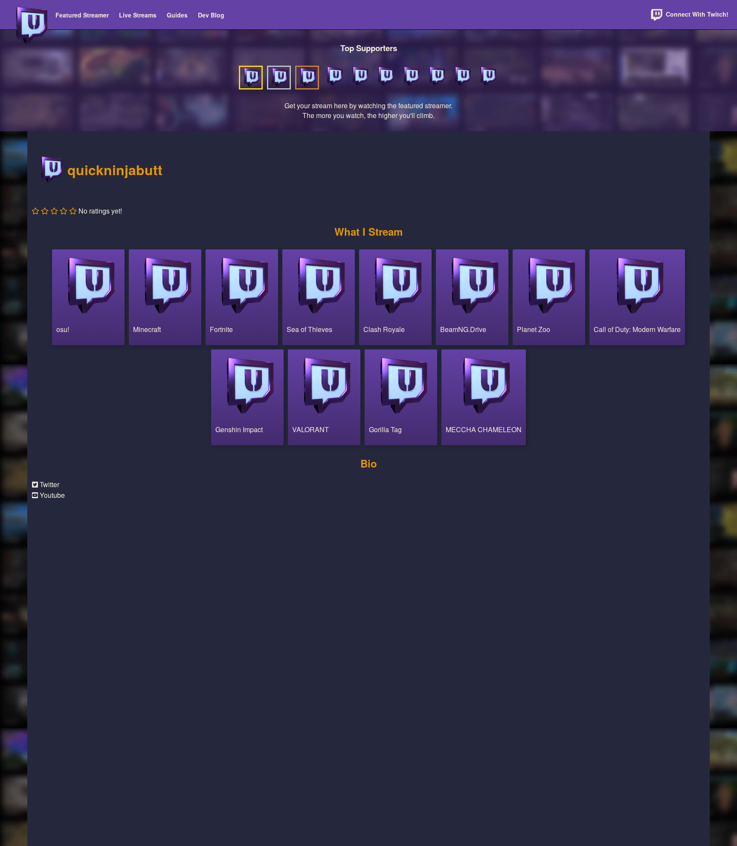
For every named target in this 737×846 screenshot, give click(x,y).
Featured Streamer (82, 15)
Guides (177, 15)
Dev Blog (211, 15)
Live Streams (138, 15)
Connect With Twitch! (696, 14)
